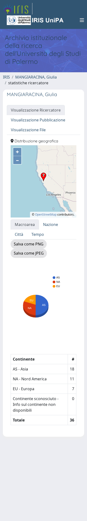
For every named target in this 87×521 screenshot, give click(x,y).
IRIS (6, 77)
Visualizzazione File (28, 129)
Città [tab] (19, 234)
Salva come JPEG (29, 253)
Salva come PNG (29, 244)
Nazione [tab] (50, 224)
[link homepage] (17, 8)
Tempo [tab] (37, 234)
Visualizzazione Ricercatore (36, 110)
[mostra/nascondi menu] (82, 20)
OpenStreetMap (46, 214)
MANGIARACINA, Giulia (36, 77)
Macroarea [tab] (25, 224)
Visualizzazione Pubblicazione (38, 120)
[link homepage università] (35, 20)
